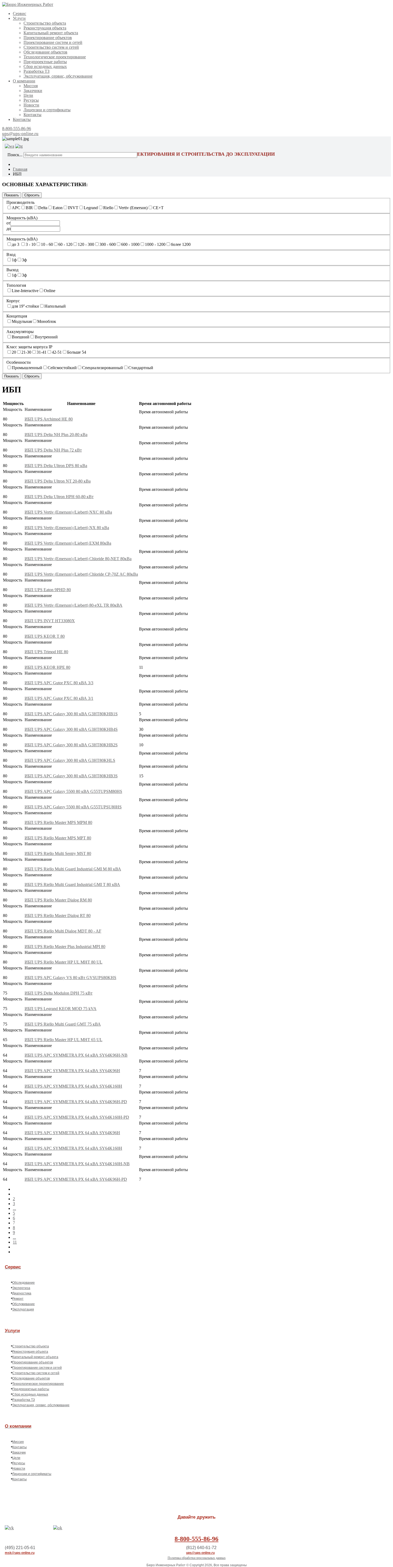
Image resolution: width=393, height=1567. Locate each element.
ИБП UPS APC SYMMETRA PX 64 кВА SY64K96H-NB (76, 1055)
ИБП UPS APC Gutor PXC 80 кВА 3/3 (59, 683)
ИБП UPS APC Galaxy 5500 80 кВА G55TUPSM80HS (73, 791)
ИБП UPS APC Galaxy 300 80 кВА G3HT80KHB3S (71, 776)
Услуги (19, 18)
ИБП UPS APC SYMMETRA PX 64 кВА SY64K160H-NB (77, 1163)
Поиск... (14, 154)
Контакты (32, 114)
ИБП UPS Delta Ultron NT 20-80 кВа (58, 481)
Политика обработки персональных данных (197, 1558)
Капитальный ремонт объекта (51, 32)
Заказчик (19, 1452)
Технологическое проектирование (55, 57)
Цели (28, 95)
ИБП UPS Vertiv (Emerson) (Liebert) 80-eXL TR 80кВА (73, 605)
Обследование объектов (45, 52)
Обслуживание (23, 1304)
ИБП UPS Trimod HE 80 (46, 651)
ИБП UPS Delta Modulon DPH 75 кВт (59, 993)
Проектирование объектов (48, 37)
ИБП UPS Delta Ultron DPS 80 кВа (56, 465)
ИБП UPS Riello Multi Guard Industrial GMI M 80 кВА (73, 869)
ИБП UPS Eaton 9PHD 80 (48, 589)
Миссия (31, 85)
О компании (24, 81)
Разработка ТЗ (36, 71)
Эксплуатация (23, 1309)
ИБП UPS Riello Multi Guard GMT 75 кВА (63, 1024)
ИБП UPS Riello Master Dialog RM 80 (58, 900)
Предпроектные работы (45, 61)
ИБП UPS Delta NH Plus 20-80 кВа (56, 434)
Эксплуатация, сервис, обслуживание (58, 76)
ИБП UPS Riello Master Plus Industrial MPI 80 (65, 946)
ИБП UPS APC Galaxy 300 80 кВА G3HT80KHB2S (71, 745)
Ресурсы (31, 100)
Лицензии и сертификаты (47, 110)
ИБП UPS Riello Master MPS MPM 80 (58, 822)
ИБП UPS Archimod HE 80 (49, 419)
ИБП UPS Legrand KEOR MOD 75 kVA (61, 1008)
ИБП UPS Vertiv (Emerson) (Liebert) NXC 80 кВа (68, 512)
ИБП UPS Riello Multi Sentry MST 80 (58, 853)
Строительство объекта (45, 23)
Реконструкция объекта (45, 28)
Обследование (23, 1283)
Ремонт (18, 1299)
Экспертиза (21, 1288)
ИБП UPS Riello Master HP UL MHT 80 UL (63, 962)
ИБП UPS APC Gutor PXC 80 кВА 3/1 (59, 698)
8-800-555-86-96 (16, 128)
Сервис (19, 13)
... (14, 1208)
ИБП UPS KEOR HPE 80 (47, 667)
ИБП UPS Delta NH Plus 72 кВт (53, 450)
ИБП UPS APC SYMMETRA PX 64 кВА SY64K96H (72, 1070)
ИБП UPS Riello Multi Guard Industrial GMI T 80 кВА (72, 884)
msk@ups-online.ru (19, 1553)
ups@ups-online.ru (20, 133)
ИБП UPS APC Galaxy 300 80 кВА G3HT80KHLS (70, 760)
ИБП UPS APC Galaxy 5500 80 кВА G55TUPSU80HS (73, 807)
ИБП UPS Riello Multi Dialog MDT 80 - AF (63, 931)
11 (15, 1242)
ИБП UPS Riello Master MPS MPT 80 (58, 838)
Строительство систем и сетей (51, 47)
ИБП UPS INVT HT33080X (50, 620)
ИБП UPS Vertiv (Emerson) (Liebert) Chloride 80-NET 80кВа (78, 558)
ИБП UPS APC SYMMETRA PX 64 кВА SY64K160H (73, 1086)
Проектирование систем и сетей (53, 42)
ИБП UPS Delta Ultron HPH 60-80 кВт (59, 496)
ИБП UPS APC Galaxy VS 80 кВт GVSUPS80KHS (70, 977)
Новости (31, 105)
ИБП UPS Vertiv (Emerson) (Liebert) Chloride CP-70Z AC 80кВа (81, 574)
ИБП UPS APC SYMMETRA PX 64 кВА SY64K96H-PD (76, 1101)
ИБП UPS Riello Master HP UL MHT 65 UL (63, 1039)
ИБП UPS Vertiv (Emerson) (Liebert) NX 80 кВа (67, 527)
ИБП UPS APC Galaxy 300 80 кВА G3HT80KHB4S (71, 729)
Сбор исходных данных (45, 66)
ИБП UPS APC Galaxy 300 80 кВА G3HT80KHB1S (71, 714)
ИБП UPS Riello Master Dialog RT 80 (58, 915)
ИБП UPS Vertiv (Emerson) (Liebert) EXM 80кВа (68, 543)
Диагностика (21, 1293)
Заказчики (33, 90)
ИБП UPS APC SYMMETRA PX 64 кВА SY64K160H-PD (77, 1117)
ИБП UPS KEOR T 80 (45, 636)
